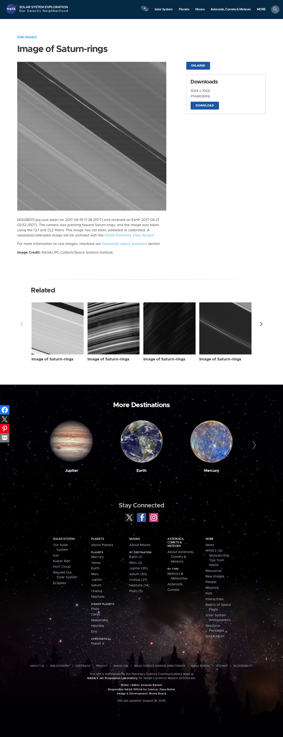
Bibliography (60, 666)
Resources (214, 570)
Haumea (97, 625)
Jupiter (71, 471)
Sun (56, 555)
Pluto (95, 609)
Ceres (95, 614)
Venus (96, 562)
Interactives (215, 599)
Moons (134, 539)
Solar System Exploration (43, 6)
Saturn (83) (138, 574)
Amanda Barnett (151, 685)
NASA (12, 9)
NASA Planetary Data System (129, 235)
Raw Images (27, 37)
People (211, 582)
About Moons (139, 545)
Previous (21, 324)
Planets (97, 539)
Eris (94, 631)
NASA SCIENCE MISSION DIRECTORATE (159, 666)
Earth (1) (135, 557)
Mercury (211, 471)
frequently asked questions (124, 244)
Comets (173, 590)
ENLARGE (198, 65)
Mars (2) (135, 562)
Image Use (121, 666)
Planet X (97, 643)
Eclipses (59, 583)
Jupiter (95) (138, 568)
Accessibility (243, 666)
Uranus (96, 591)
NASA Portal (200, 666)
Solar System (63, 539)
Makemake (99, 620)
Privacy (102, 666)
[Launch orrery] (145, 10)
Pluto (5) (136, 591)
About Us (37, 666)
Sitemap (222, 666)
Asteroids (175, 584)
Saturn (96, 585)
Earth (141, 471)
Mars (95, 574)
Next (261, 324)
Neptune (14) (139, 585)
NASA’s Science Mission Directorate (169, 678)
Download (205, 105)
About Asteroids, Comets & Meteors (180, 556)
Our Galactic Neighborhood (43, 12)
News (210, 545)
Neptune (97, 596)
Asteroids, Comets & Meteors (175, 542)
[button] (261, 9)
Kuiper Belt (61, 561)
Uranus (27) (138, 579)
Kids (209, 593)
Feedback (83, 666)
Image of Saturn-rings (52, 359)
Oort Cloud (61, 566)
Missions (212, 587)
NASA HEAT (215, 636)
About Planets (102, 545)
